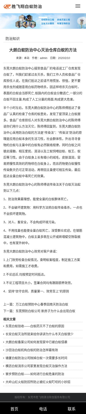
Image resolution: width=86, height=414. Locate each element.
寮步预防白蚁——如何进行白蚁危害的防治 (35, 374)
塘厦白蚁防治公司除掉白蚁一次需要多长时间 (36, 358)
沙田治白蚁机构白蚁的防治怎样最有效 (32, 350)
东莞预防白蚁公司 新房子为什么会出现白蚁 (45, 311)
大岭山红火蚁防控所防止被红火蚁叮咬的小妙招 (38, 382)
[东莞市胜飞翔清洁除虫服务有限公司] (23, 6)
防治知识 (13, 39)
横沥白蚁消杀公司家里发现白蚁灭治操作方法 (36, 366)
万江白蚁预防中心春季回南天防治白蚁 (42, 304)
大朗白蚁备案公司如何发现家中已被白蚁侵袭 (36, 342)
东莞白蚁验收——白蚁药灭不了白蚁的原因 (35, 326)
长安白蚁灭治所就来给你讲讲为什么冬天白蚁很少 (39, 334)
